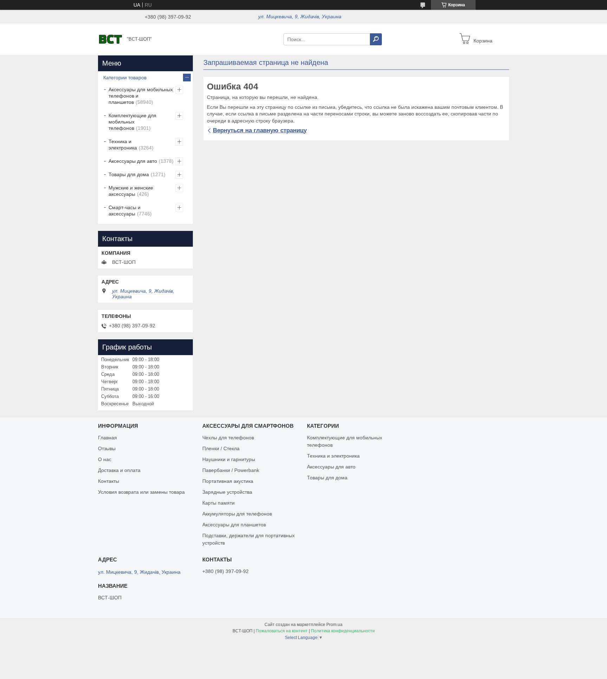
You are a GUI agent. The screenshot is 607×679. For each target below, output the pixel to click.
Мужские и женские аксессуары (131, 191)
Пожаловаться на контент (282, 630)
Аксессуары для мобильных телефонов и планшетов (141, 96)
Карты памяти (218, 503)
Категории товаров (124, 77)
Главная (107, 437)
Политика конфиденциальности (343, 630)
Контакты (108, 481)
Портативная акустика (227, 481)
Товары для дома (129, 174)
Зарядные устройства (227, 492)
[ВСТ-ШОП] (110, 39)
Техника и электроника (123, 145)
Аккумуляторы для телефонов (237, 514)
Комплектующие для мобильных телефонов (132, 122)
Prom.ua (334, 624)
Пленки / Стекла (221, 448)
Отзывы (107, 448)
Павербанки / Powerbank (230, 470)
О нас (104, 459)
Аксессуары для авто (133, 161)
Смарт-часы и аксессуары (125, 211)
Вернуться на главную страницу (260, 130)
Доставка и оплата (119, 470)
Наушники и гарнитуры (228, 459)
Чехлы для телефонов (228, 437)
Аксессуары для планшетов (234, 524)
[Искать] (376, 39)
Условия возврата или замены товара (141, 492)
